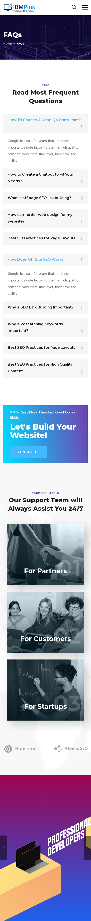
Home (7, 43)
